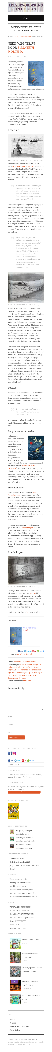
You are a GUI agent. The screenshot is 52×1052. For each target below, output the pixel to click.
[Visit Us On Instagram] (14, 753)
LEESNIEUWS (27, 989)
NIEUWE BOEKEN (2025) (19, 911)
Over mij (13, 1019)
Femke (12, 57)
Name (10, 716)
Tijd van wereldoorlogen (17, 673)
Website (10, 732)
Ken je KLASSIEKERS (18, 921)
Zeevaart (22, 678)
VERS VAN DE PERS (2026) (20, 907)
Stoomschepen (35, 670)
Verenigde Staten (20, 675)
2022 (22, 665)
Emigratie (37, 665)
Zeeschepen (13, 678)
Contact (13, 1023)
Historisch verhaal (29, 662)
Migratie (11, 670)
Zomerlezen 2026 (17, 858)
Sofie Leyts (24, 834)
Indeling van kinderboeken (20, 883)
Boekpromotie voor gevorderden (23, 893)
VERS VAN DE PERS (29, 971)
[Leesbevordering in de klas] (26, 6)
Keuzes (36, 667)
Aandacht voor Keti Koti (31, 940)
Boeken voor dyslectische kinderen (23, 897)
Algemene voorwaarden (19, 1026)
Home (16, 36)
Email (10, 725)
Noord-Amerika (21, 670)
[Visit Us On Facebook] (10, 753)
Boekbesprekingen (25, 36)
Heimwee (12, 667)
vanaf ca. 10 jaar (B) (24, 654)
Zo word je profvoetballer (32, 968)
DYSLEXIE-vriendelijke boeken (22, 918)
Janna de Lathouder (28, 841)
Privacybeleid (15, 1030)
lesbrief (33, 593)
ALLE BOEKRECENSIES (19, 928)
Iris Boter (27, 681)
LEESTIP (25, 943)
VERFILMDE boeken (18, 925)
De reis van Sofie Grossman (23, 166)
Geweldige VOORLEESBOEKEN (22, 914)
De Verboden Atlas (23, 845)
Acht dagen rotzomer (24, 838)
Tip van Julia (32, 673)
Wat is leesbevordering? (19, 879)
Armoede (28, 665)
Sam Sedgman (26, 848)
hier (28, 612)
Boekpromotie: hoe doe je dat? (21, 890)
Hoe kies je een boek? (18, 886)
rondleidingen (27, 528)
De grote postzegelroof (25, 831)
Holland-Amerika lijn (24, 667)
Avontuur (17, 662)
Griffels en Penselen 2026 (20, 862)
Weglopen (32, 675)
